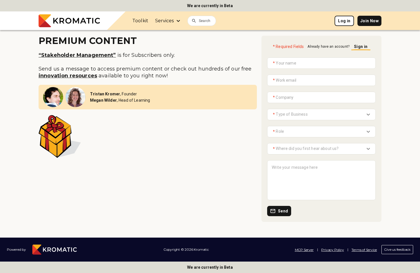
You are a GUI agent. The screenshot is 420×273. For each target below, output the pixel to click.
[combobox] (207, 20)
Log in (344, 21)
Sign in (361, 46)
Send (283, 211)
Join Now (369, 21)
